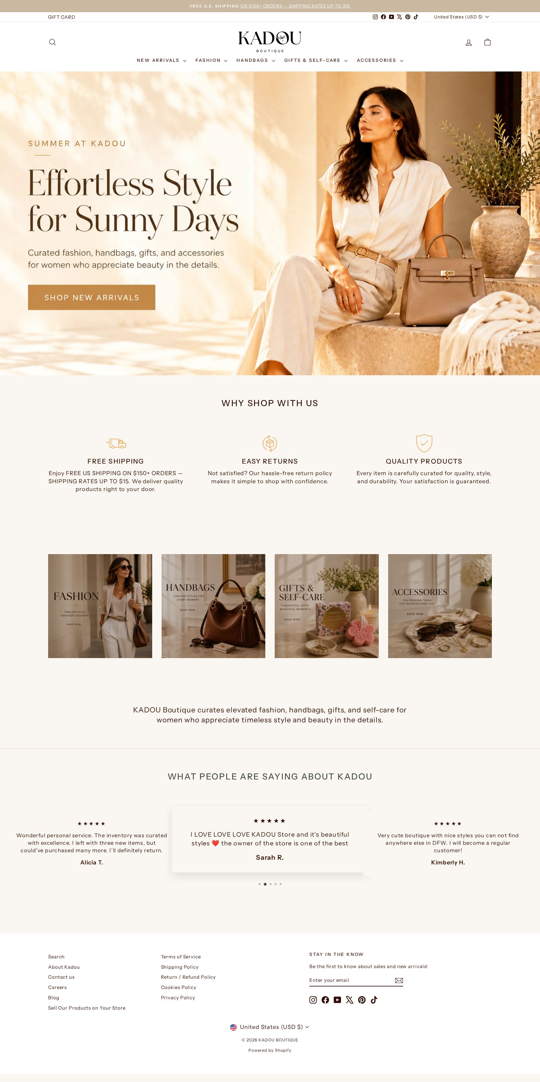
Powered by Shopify (270, 1050)
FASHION (209, 60)
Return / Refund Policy (188, 977)
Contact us (61, 977)
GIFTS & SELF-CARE (313, 60)
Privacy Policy (178, 998)
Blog (53, 998)
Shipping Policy (180, 967)
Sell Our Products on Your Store (87, 1008)
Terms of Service (181, 957)
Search (56, 957)
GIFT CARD (61, 17)
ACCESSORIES (377, 60)
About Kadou (64, 967)
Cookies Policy (179, 987)
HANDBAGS (253, 60)
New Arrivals (159, 60)
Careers (57, 987)
